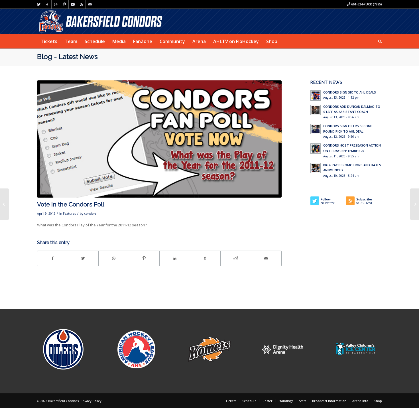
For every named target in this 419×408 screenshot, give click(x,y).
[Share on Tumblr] (205, 258)
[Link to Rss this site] (81, 4)
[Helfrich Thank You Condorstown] (414, 204)
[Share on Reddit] (236, 258)
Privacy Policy (90, 401)
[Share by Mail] (266, 258)
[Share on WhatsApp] (114, 258)
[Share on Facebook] (52, 258)
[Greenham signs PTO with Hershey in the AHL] (4, 204)
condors (90, 214)
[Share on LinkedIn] (175, 258)
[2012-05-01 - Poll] (159, 139)
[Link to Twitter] (38, 4)
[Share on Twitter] (83, 258)
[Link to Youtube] (73, 4)
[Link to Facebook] (47, 4)
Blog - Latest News (67, 56)
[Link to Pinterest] (64, 4)
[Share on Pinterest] (144, 258)
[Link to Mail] (90, 4)
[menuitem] (49, 41)
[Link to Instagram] (56, 4)
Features (69, 214)
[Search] (378, 41)
